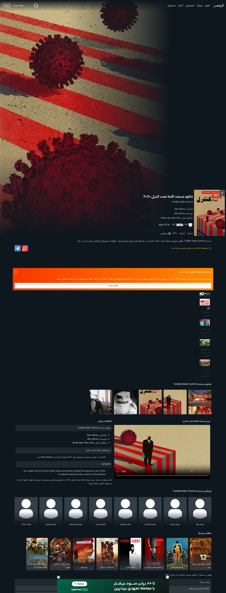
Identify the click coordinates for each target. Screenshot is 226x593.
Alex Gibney (179, 209)
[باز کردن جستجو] (36, 5)
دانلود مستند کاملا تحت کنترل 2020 (168, 196)
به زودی (172, 5)
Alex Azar (176, 218)
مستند (190, 233)
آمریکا (182, 233)
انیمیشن (190, 5)
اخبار (180, 5)
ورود (7, 5)
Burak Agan (166, 218)
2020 (175, 233)
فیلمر (209, 575)
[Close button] (167, 577)
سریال (200, 5)
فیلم (207, 5)
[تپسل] (58, 577)
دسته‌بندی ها (19, 5)
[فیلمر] (218, 6)
